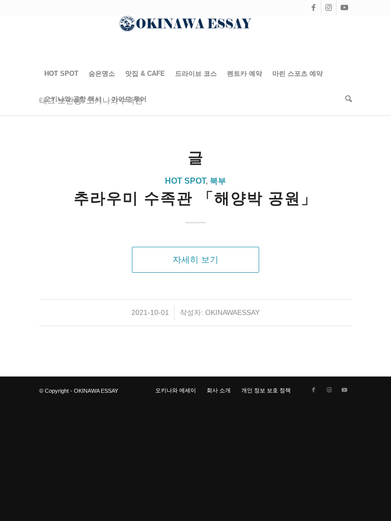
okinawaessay (232, 312)
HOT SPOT (185, 181)
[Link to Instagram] (328, 7)
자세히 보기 (195, 259)
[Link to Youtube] (344, 7)
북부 (218, 181)
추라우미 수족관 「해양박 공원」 (195, 198)
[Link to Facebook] (313, 7)
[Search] (346, 99)
